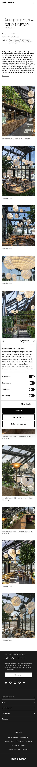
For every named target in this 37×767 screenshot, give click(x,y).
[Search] (30, 3)
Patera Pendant (14, 40)
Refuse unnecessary (18, 424)
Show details (26, 404)
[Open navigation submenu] (33, 4)
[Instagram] (10, 683)
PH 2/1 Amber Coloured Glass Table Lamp (19, 41)
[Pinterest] (19, 683)
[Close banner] (34, 341)
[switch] (32, 383)
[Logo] (8, 4)
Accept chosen (18, 417)
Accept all (18, 410)
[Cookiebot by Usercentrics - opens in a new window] (21, 341)
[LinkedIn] (15, 683)
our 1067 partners (15, 352)
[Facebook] (6, 683)
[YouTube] (24, 683)
